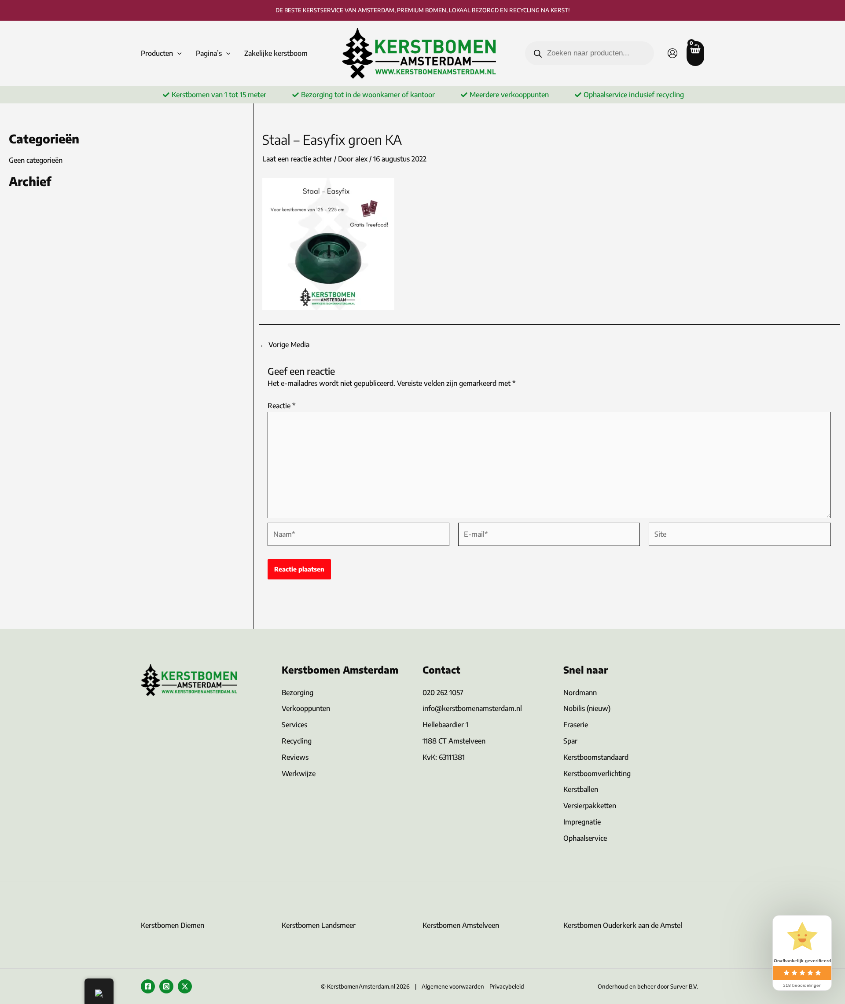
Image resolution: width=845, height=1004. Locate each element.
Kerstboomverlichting (597, 773)
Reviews (295, 757)
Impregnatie (582, 821)
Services (294, 724)
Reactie (282, 405)
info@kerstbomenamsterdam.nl (472, 708)
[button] (177, 53)
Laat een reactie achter (297, 158)
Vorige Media (284, 344)
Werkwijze (299, 773)
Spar (570, 741)
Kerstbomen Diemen (172, 925)
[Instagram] (166, 986)
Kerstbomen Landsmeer (319, 925)
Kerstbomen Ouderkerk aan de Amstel (622, 925)
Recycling (297, 741)
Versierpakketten (589, 805)
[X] (185, 986)
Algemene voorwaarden (453, 986)
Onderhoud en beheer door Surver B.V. (648, 986)
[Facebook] (148, 986)
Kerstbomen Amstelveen (460, 925)
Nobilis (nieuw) (586, 708)
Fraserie (575, 724)
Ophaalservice (585, 838)
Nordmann (580, 692)
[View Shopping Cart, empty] (695, 53)
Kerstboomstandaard (595, 757)
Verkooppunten (306, 708)
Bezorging (297, 692)
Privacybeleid (506, 986)
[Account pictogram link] (672, 53)
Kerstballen (580, 789)
